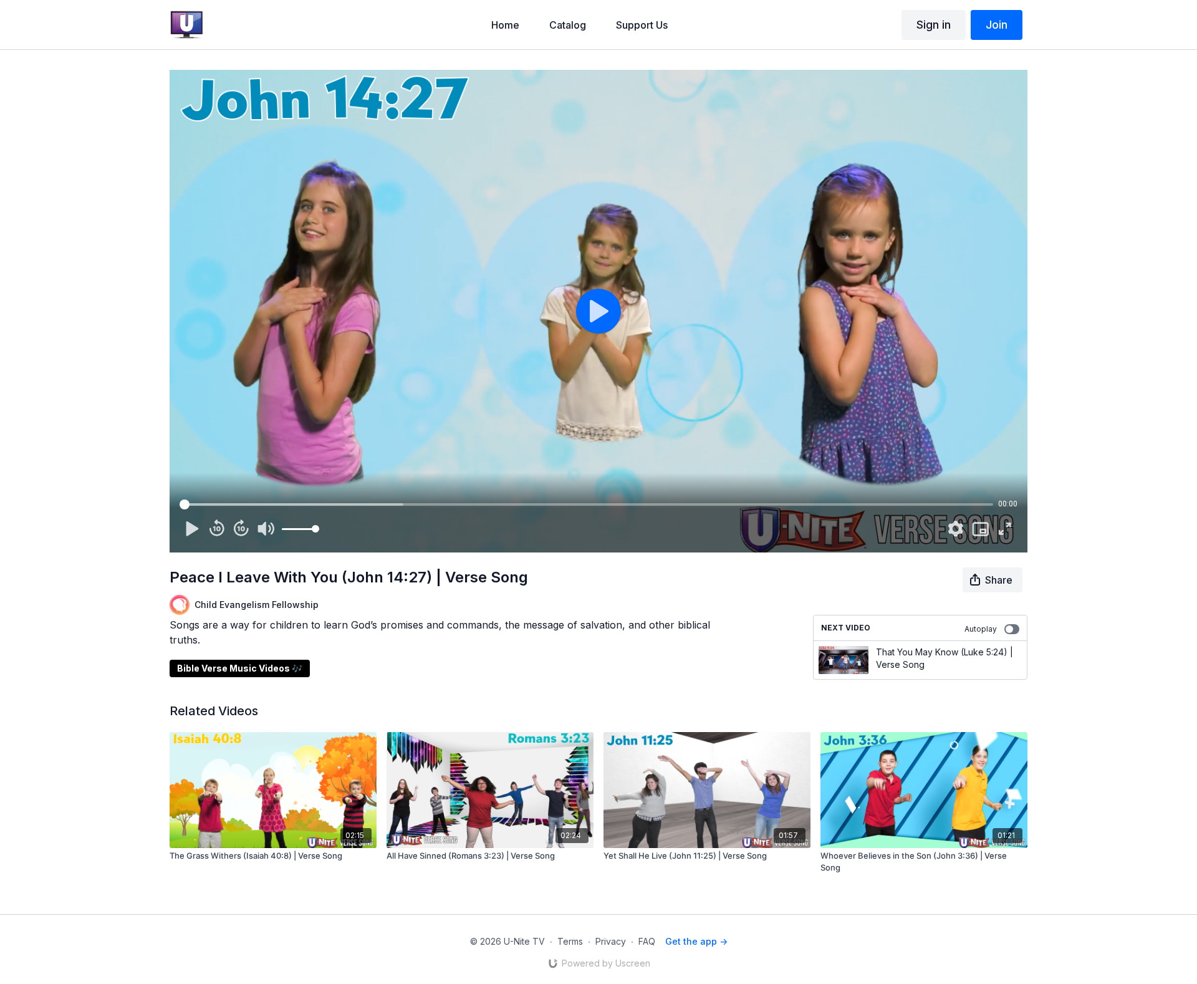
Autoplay (980, 629)
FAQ (646, 941)
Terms (570, 941)
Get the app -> (696, 941)
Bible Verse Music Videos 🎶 (239, 668)
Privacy (610, 941)
